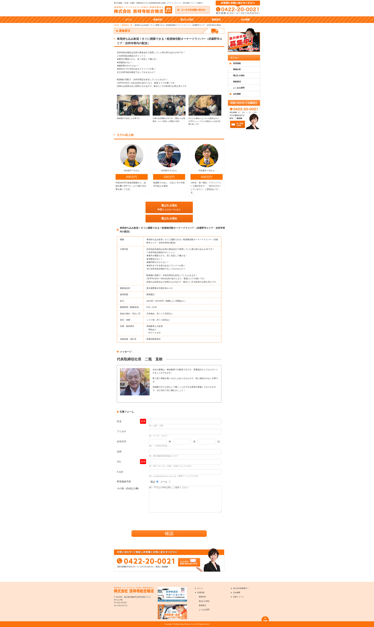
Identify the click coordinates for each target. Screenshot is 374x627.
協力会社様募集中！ (241, 588)
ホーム (128, 19)
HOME (116, 25)
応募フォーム (238, 597)
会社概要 (245, 19)
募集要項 (216, 19)
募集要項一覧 (127, 25)
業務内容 (157, 19)
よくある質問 (239, 88)
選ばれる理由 (187, 19)
